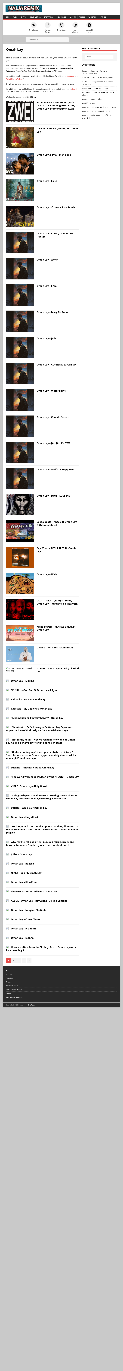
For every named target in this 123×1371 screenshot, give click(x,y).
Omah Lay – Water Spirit (51, 390)
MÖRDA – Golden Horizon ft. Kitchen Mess (99, 107)
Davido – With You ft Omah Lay (55, 647)
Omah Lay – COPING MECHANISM (56, 364)
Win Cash (92, 17)
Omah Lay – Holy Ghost (24, 817)
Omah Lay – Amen (47, 259)
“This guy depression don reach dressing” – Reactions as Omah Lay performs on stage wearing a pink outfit (41, 797)
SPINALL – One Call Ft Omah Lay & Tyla (34, 690)
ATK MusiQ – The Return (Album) (95, 88)
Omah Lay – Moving (22, 680)
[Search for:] (99, 57)
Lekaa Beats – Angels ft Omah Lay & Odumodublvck (57, 523)
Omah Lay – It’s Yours (23, 928)
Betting (103, 17)
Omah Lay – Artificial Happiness (56, 469)
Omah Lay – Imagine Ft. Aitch (28, 910)
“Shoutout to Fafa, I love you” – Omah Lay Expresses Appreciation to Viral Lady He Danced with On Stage (39, 729)
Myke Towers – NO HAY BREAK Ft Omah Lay (56, 628)
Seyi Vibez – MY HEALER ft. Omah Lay (56, 549)
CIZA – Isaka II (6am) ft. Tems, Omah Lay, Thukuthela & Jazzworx (57, 602)
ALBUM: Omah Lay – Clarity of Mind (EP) (58, 670)
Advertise (9, 978)
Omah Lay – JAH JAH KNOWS (53, 443)
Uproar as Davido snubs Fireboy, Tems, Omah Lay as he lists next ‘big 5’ (41, 948)
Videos (82, 17)
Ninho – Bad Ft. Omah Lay (26, 873)
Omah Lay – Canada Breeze (53, 417)
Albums (73, 17)
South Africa (35, 17)
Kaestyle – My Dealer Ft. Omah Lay (31, 708)
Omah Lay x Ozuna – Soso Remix (56, 207)
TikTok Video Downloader (15, 997)
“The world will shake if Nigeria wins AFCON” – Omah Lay (45, 776)
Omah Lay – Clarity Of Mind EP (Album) (55, 235)
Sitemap (9, 993)
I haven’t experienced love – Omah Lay (34, 891)
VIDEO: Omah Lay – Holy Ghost (29, 786)
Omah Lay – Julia (46, 338)
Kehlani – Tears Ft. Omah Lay (28, 699)
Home (7, 17)
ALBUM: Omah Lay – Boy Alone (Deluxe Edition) (39, 900)
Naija (15, 17)
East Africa (48, 17)
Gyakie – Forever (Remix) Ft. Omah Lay (57, 130)
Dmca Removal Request (14, 989)
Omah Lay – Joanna (22, 937)
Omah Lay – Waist (47, 574)
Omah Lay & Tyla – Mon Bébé (54, 154)
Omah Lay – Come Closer (25, 919)
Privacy (8, 982)
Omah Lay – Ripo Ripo (24, 882)
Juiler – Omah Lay (21, 854)
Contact (9, 974)
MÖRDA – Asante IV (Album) (93, 99)
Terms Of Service (12, 986)
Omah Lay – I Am (47, 286)
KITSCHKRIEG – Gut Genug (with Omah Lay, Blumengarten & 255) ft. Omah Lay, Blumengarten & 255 (57, 105)
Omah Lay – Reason (22, 863)
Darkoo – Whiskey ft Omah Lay (29, 807)
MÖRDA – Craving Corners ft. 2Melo (96, 111)
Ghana (23, 17)
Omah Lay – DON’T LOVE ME (53, 495)
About (8, 970)
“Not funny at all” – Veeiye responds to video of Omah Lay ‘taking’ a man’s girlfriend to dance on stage (40, 741)
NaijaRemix (31, 1005)
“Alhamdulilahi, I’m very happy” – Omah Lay (37, 718)
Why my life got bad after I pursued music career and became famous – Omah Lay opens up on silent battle (40, 843)
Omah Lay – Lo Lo (47, 181)
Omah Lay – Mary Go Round (53, 312)
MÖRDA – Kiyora (88, 103)
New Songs (61, 17)
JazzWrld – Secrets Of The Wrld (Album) (97, 77)
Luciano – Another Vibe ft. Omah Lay (32, 767)
